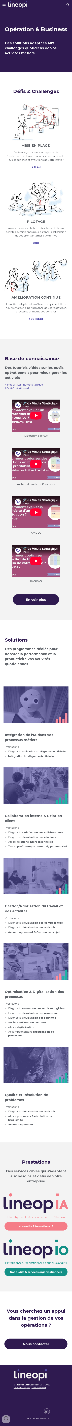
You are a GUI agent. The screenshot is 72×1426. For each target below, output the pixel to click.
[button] (4, 4)
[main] (36, 40)
